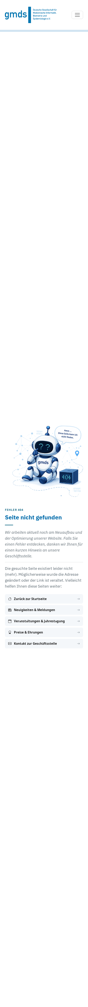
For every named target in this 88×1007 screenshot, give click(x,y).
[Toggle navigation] (77, 15)
